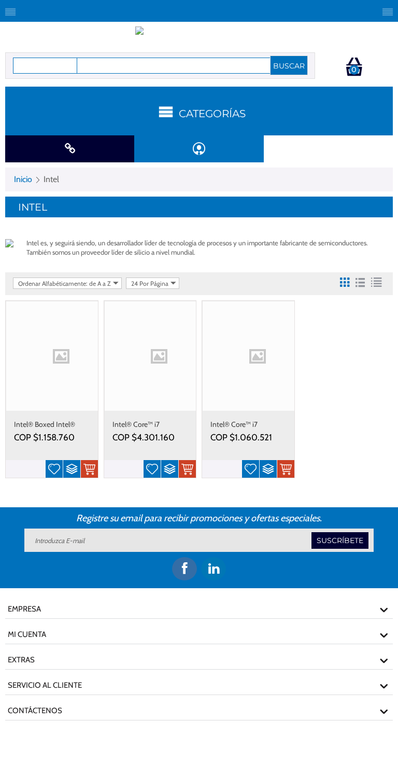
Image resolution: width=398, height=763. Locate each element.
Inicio (23, 179)
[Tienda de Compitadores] (199, 36)
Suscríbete (340, 540)
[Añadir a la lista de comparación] (71, 469)
